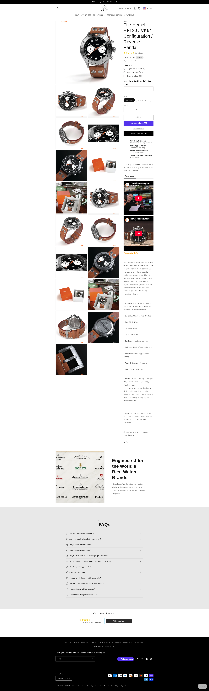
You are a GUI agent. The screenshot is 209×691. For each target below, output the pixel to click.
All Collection (98, 646)
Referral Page (139, 642)
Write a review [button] (118, 621)
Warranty (95, 642)
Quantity (126, 105)
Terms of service (108, 686)
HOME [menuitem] (77, 15)
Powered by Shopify (78, 686)
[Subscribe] (92, 658)
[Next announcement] (123, 2)
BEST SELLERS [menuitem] (86, 15)
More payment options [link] (138, 128)
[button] (58, 8)
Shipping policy (119, 686)
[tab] (130, 176)
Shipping (126, 61)
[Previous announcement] (85, 2)
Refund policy (89, 686)
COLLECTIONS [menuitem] (98, 15)
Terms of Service (105, 642)
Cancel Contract (110, 646)
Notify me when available (138, 134)
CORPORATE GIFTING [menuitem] (114, 15)
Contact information (130, 686)
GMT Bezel (130, 100)
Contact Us (68, 642)
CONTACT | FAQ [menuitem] (129, 15)
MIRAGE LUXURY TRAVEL (66, 686)
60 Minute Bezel (144, 100)
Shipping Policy (127, 642)
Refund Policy (85, 642)
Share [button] (127, 442)
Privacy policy (98, 686)
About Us (76, 642)
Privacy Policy (116, 642)
